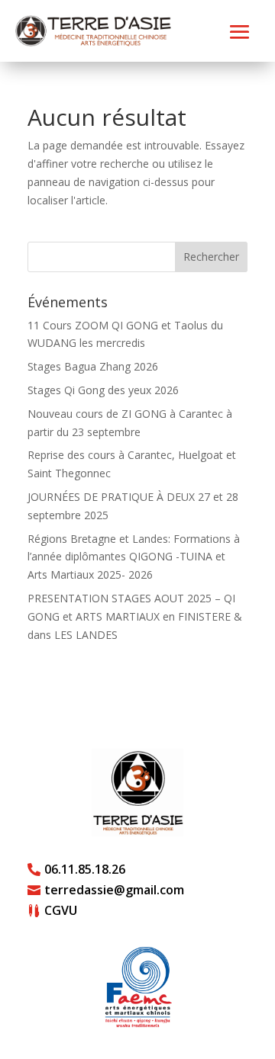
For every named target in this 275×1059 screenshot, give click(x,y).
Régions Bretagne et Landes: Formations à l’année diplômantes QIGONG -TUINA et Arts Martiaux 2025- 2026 (134, 556)
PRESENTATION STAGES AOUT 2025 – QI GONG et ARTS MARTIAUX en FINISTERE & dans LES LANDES (135, 616)
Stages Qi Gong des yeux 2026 (103, 390)
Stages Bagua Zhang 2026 (93, 366)
